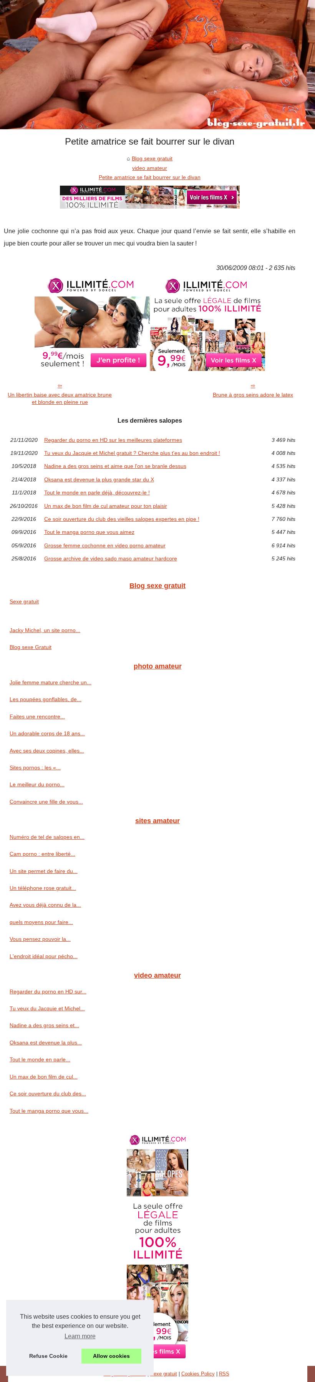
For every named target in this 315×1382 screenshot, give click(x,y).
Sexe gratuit (24, 601)
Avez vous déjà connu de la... (45, 905)
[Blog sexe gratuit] (157, 64)
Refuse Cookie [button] (48, 1356)
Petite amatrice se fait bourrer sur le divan (150, 177)
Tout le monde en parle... (40, 1059)
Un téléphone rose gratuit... (43, 888)
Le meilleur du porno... (37, 784)
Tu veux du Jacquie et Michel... (47, 1008)
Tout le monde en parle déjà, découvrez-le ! (97, 492)
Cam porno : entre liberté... (42, 854)
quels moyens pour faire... (41, 922)
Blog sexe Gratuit (30, 647)
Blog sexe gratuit (152, 158)
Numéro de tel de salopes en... (47, 837)
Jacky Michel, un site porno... (45, 630)
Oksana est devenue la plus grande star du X (99, 479)
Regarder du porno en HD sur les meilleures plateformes (113, 440)
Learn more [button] (80, 1336)
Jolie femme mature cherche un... (50, 682)
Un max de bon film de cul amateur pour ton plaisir (105, 506)
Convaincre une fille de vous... (46, 802)
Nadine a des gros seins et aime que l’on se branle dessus (115, 466)
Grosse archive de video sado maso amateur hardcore (110, 558)
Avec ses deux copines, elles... (47, 751)
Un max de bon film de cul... (44, 1077)
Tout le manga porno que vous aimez (89, 532)
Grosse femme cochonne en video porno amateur (105, 545)
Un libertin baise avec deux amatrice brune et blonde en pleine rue (60, 398)
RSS (224, 1374)
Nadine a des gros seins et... (44, 1025)
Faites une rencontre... (37, 716)
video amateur (149, 168)
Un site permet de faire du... (44, 871)
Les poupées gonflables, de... (45, 699)
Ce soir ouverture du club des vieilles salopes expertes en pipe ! (121, 519)
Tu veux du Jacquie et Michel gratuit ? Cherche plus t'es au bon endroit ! (132, 453)
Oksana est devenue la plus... (46, 1042)
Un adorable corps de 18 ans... (47, 733)
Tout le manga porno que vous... (49, 1111)
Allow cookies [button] (111, 1356)
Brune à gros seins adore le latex (253, 395)
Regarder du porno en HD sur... (48, 991)
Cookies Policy (198, 1374)
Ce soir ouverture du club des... (48, 1093)
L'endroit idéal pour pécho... (44, 956)
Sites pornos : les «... (35, 767)
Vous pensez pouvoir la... (40, 939)
